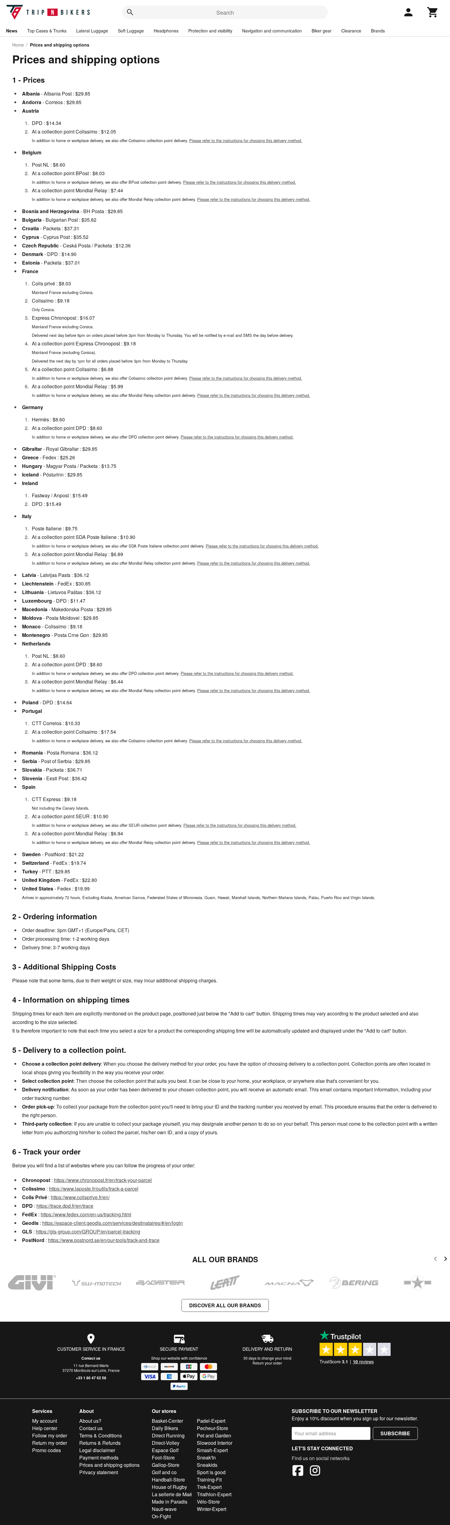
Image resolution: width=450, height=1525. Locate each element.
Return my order (49, 1442)
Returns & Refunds (100, 1442)
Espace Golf (165, 1450)
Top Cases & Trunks (46, 31)
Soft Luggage (131, 31)
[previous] (435, 1259)
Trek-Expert (209, 1486)
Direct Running (168, 1435)
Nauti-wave (164, 1508)
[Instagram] (315, 1471)
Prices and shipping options (109, 1464)
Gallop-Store (165, 1464)
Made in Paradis (169, 1501)
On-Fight (161, 1516)
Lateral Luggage (92, 31)
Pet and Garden (214, 1435)
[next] (445, 1259)
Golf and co (164, 1472)
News (11, 31)
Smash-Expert (212, 1450)
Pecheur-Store (212, 1428)
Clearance (351, 31)
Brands (378, 31)
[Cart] (433, 12)
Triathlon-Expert (214, 1494)
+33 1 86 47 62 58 (91, 1377)
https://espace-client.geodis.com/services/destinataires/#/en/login (112, 1222)
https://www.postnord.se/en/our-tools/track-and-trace (103, 1240)
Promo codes (46, 1450)
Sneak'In (206, 1457)
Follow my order (49, 1435)
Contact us (90, 1358)
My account (44, 1420)
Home (18, 45)
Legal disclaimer (97, 1450)
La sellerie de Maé (172, 1494)
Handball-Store (168, 1479)
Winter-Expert (211, 1508)
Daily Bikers (165, 1428)
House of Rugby (169, 1486)
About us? (90, 1420)
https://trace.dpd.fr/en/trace (64, 1205)
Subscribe (395, 1433)
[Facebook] (298, 1471)
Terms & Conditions (100, 1435)
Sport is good (211, 1472)
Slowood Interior (214, 1442)
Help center (44, 1428)
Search (225, 12)
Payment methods (98, 1457)
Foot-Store (163, 1457)
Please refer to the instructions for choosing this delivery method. (245, 140)
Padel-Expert (211, 1420)
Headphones (166, 31)
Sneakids (207, 1464)
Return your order (267, 1362)
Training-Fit (209, 1479)
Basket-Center (167, 1420)
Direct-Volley (165, 1442)
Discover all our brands (225, 1305)
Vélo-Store (208, 1501)
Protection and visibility (210, 31)
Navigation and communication (272, 31)
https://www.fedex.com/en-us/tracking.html (86, 1214)
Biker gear (322, 31)
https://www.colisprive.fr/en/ (80, 1197)
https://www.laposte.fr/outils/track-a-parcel (93, 1188)
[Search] (130, 12)
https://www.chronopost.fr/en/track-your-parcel (103, 1180)
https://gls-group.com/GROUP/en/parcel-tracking (88, 1231)
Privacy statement (98, 1472)
